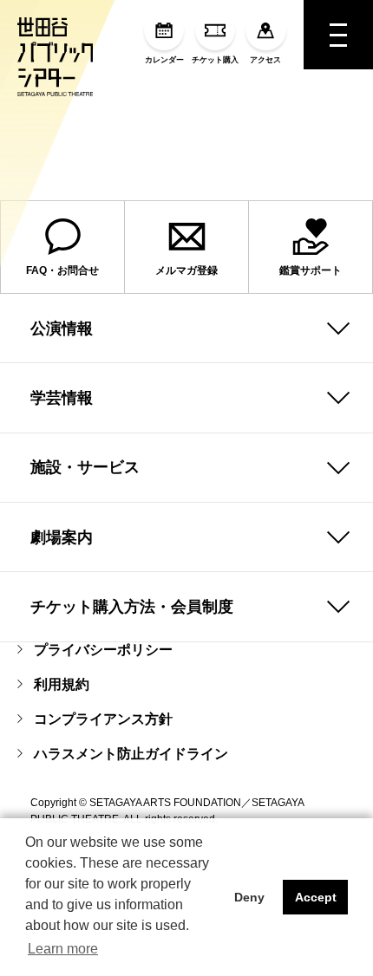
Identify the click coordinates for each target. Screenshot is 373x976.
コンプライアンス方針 (103, 718)
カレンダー (164, 59)
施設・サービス (85, 467)
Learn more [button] (63, 948)
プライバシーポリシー (103, 649)
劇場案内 (61, 537)
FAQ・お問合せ (62, 270)
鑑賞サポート (310, 270)
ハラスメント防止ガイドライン (131, 753)
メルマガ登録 (186, 270)
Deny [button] (249, 897)
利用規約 (61, 684)
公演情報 (61, 328)
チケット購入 (215, 59)
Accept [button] (316, 897)
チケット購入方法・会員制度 (131, 606)
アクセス (265, 59)
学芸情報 (61, 398)
